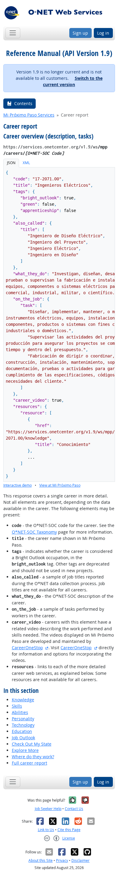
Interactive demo (17, 485)
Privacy (62, 860)
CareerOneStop (27, 647)
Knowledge (23, 700)
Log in (103, 33)
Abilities (20, 712)
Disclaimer (80, 860)
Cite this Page (68, 829)
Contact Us (74, 808)
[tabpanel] (59, 327)
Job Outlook (23, 737)
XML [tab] (26, 162)
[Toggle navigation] (12, 33)
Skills (17, 706)
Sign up (80, 33)
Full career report (29, 763)
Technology (23, 725)
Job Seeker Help (48, 808)
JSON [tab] (11, 162)
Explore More (25, 750)
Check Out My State (31, 744)
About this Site (40, 860)
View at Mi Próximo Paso (59, 485)
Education (22, 731)
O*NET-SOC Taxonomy (34, 532)
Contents (23, 103)
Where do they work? (33, 756)
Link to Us (46, 829)
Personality (23, 718)
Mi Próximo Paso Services (28, 115)
